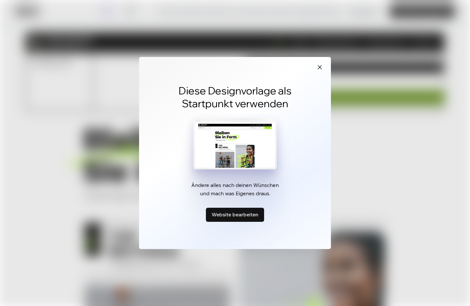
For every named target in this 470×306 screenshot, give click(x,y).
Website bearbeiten (235, 214)
